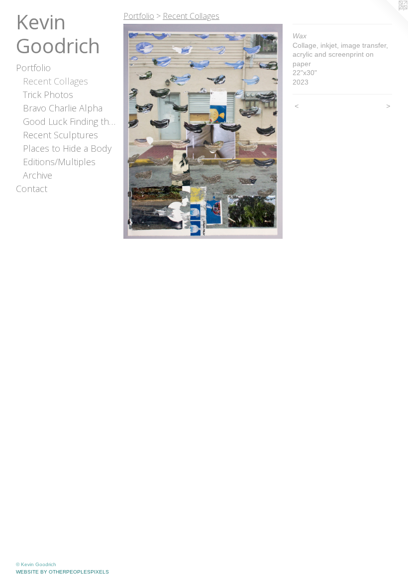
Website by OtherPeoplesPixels (62, 572)
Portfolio (33, 68)
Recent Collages (55, 81)
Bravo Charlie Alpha (62, 108)
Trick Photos (48, 94)
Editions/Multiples (59, 162)
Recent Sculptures (60, 135)
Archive (37, 175)
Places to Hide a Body (67, 148)
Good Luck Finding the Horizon (69, 121)
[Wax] (203, 131)
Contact (31, 189)
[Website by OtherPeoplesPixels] (388, 20)
